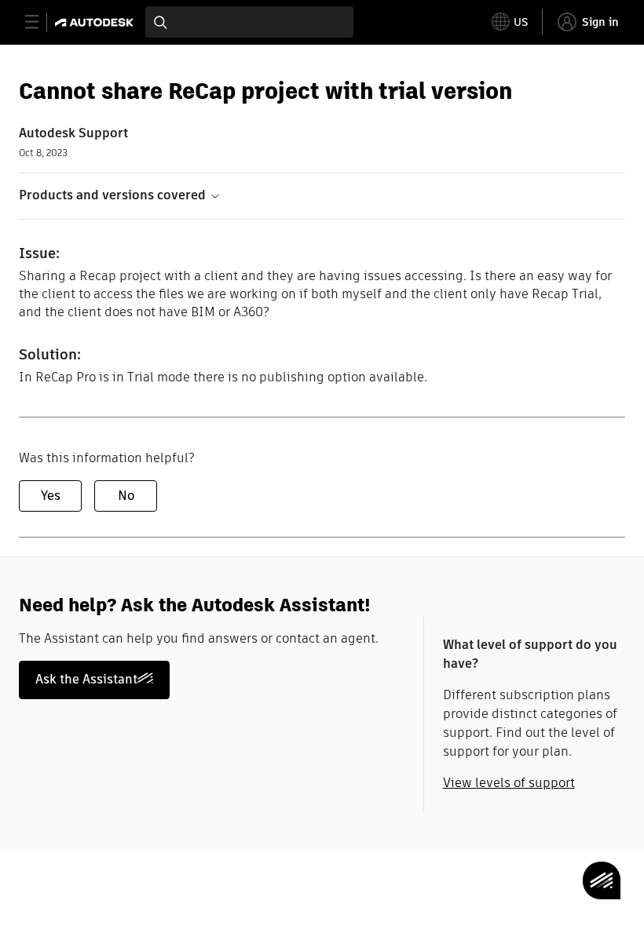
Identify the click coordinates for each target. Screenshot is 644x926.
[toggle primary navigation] (40, 22)
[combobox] (249, 22)
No (126, 496)
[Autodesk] (96, 22)
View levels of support (509, 783)
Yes (50, 496)
